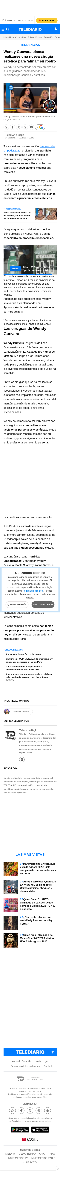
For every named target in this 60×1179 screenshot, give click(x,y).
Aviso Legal (42, 1061)
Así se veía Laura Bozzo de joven (23, 654)
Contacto (48, 1066)
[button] (6, 127)
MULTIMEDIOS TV (18, 1158)
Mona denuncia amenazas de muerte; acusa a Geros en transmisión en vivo (17, 215)
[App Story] (40, 1130)
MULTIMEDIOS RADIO (43, 1158)
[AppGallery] (30, 1140)
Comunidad (20, 37)
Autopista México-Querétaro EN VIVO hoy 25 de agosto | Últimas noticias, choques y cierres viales (38, 886)
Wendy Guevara (21, 711)
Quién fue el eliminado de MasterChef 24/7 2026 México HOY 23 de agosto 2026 (37, 938)
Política (38, 37)
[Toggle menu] (3, 29)
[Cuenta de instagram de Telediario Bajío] (22, 759)
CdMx (20, 20)
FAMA (51, 1153)
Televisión (48, 37)
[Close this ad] (58, 1168)
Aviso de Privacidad (22, 1061)
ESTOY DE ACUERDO (43, 605)
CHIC (42, 1153)
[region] (30, 7)
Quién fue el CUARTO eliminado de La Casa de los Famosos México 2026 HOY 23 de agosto (37, 904)
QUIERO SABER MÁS (17, 605)
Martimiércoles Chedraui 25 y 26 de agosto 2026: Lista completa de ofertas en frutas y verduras (38, 868)
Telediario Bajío (14, 135)
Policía (31, 37)
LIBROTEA (32, 1162)
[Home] (30, 29)
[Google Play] (20, 1130)
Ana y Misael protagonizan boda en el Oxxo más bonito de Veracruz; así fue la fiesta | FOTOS (29, 677)
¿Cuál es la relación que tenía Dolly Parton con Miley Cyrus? (36, 920)
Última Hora (8, 37)
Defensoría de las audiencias (25, 1066)
